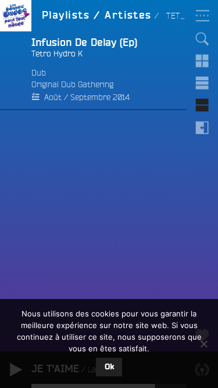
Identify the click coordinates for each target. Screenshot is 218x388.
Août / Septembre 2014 (87, 97)
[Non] (203, 344)
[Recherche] (202, 39)
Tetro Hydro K (57, 53)
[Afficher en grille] (202, 61)
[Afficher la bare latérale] (202, 127)
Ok (109, 367)
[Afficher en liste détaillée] (202, 105)
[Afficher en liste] (202, 83)
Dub (38, 72)
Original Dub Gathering (72, 84)
